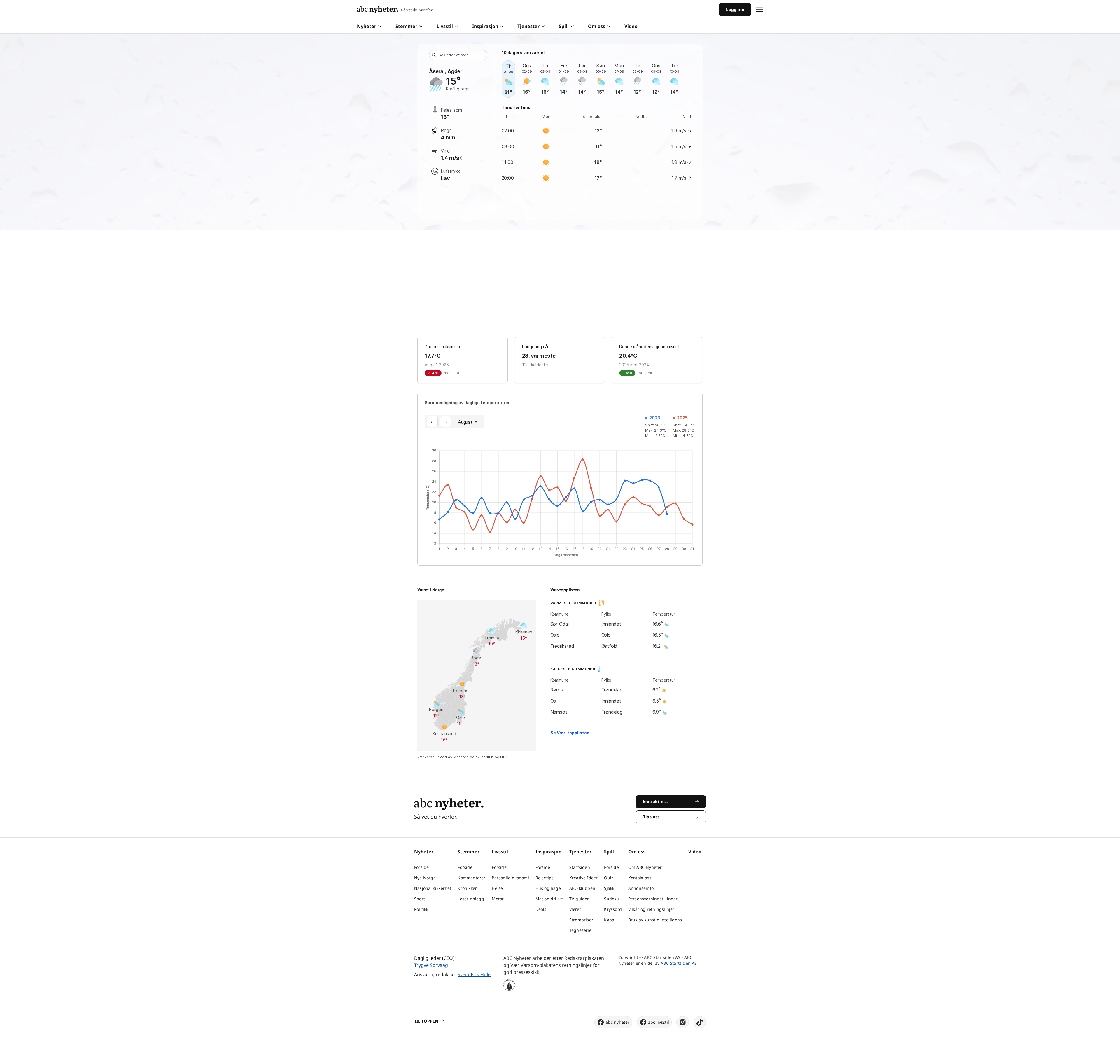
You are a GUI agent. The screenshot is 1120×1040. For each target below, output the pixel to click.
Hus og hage (548, 888)
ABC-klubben (582, 888)
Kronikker (467, 888)
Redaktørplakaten (584, 958)
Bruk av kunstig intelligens (655, 919)
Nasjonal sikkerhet (433, 888)
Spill (564, 26)
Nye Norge (425, 877)
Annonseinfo (641, 888)
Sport (419, 898)
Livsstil (445, 26)
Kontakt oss (639, 877)
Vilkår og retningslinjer (651, 909)
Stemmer (406, 26)
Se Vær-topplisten (569, 732)
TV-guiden (579, 898)
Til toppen (426, 1021)
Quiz (608, 877)
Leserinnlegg (471, 898)
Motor (498, 898)
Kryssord (613, 909)
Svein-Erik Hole (474, 974)
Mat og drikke (549, 898)
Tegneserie (580, 930)
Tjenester (528, 26)
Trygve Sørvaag (431, 965)
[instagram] (682, 1022)
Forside (421, 867)
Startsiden (579, 867)
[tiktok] (700, 1022)
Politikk (421, 909)
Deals (541, 909)
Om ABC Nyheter (645, 867)
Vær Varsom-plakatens (535, 965)
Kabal (609, 919)
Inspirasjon (485, 26)
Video (631, 26)
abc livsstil (658, 1022)
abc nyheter (617, 1022)
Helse (497, 888)
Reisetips (545, 877)
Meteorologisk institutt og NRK (480, 757)
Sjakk (609, 888)
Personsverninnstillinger (653, 898)
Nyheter (366, 26)
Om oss (596, 26)
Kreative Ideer (583, 877)
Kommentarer (471, 877)
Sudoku (611, 898)
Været (575, 909)
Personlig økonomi (510, 877)
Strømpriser (581, 919)
